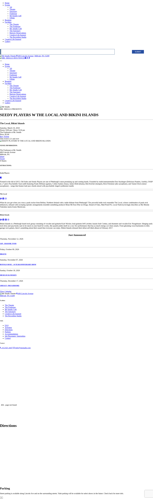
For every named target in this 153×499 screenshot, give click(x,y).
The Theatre (14, 24)
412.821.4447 (7, 348)
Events (7, 5)
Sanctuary (13, 11)
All (11, 7)
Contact (8, 338)
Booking (8, 20)
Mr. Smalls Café (16, 29)
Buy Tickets (4, 137)
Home (7, 3)
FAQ (7, 325)
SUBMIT (138, 52)
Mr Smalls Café (15, 16)
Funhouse (13, 14)
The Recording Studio (18, 37)
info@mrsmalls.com (23, 348)
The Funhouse (15, 26)
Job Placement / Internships (15, 336)
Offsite (12, 18)
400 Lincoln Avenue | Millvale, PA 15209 (33, 56)
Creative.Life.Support (18, 35)
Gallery (7, 41)
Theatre (12, 9)
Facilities (8, 22)
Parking (8, 332)
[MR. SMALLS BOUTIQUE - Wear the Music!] (12, 58)
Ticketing (8, 328)
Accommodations (11, 334)
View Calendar (5, 291)
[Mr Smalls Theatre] (8, 56)
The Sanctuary (15, 31)
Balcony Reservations (18, 33)
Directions (9, 330)
